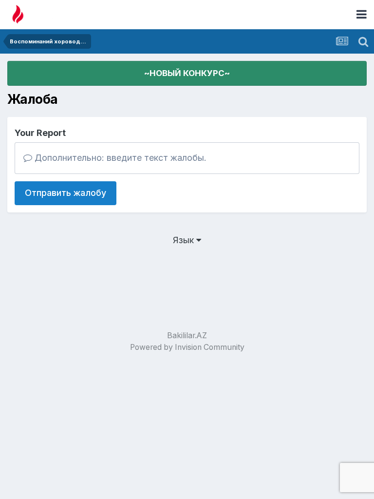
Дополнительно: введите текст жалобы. (119, 158)
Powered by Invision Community (187, 347)
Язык (184, 240)
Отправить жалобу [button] (65, 193)
